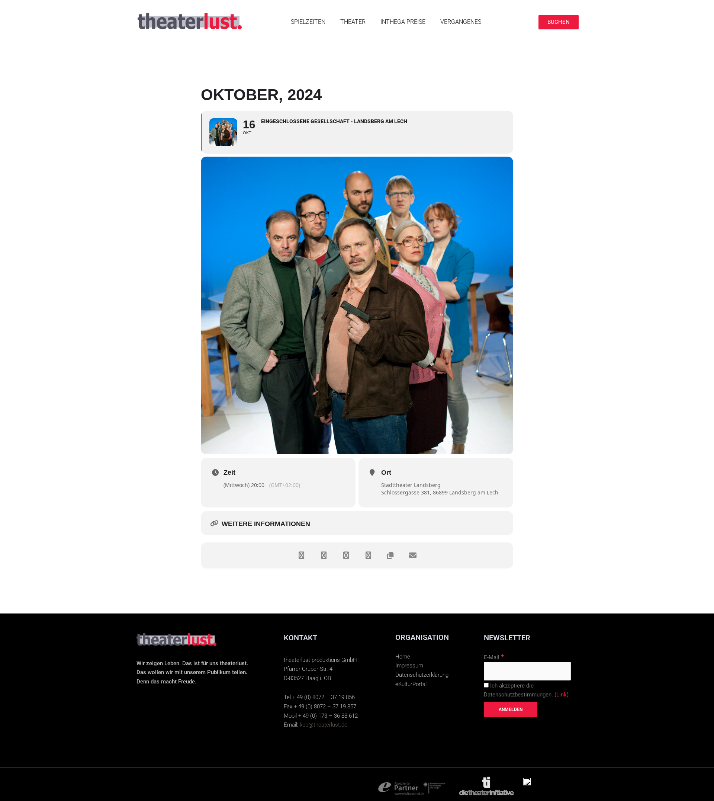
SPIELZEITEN (308, 21)
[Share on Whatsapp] (368, 555)
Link (561, 694)
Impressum (409, 665)
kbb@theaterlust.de (323, 724)
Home (402, 656)
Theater (353, 21)
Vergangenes (460, 21)
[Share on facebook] (301, 555)
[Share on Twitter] (323, 555)
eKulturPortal (411, 684)
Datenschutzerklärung (421, 675)
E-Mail (494, 657)
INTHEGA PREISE (402, 21)
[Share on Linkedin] (346, 555)
